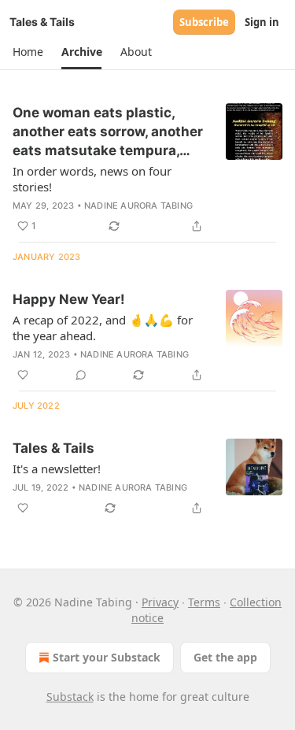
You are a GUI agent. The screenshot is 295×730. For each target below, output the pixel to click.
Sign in (262, 22)
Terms (204, 602)
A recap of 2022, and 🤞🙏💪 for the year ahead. (103, 327)
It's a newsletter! (57, 468)
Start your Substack (106, 657)
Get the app (225, 657)
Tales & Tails (53, 448)
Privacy (160, 602)
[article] (147, 169)
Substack (70, 696)
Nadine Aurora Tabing (138, 205)
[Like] (23, 374)
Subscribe (204, 22)
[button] (27, 52)
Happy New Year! (69, 299)
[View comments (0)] (81, 374)
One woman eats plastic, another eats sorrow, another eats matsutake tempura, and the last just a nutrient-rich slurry (108, 132)
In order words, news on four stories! (92, 179)
